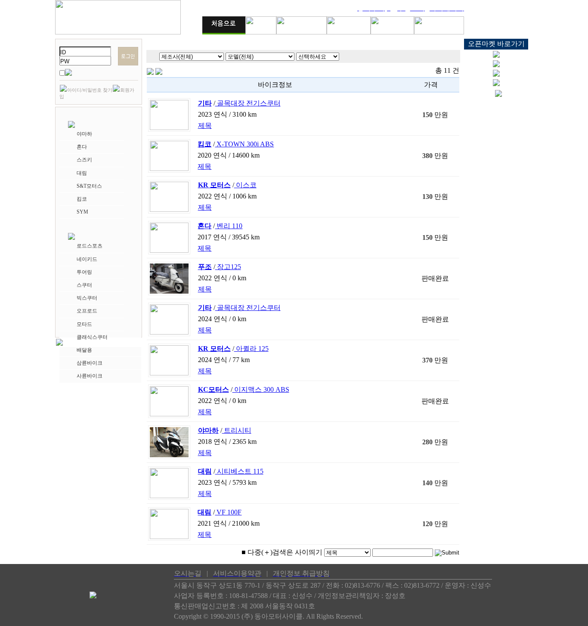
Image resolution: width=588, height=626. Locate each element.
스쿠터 (84, 285)
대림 (82, 173)
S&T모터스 (89, 186)
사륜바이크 (89, 376)
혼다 (82, 147)
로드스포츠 (89, 246)
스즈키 (84, 160)
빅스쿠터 (87, 298)
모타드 (84, 324)
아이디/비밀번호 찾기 (89, 90)
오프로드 (87, 311)
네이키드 (87, 259)
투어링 (84, 272)
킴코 (82, 199)
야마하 (84, 134)
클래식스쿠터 (92, 337)
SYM (82, 212)
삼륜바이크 (89, 363)
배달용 (84, 350)
